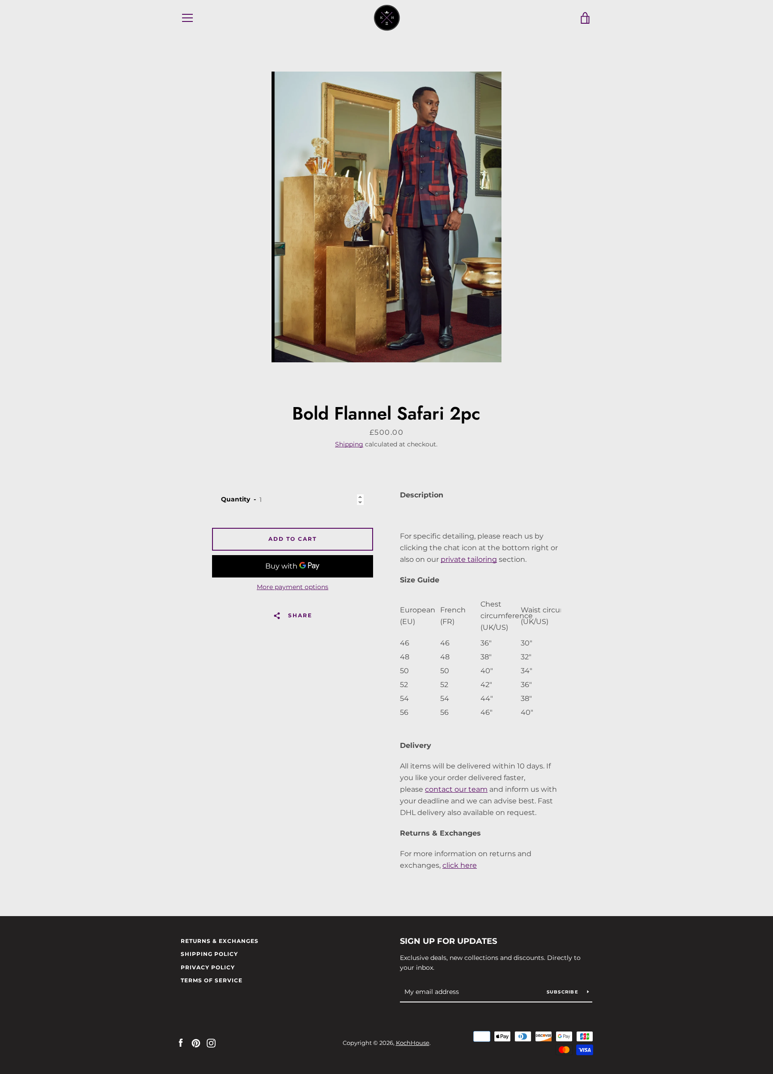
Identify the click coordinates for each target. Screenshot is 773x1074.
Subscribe (564, 992)
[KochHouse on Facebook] (180, 1042)
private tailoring (469, 559)
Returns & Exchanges (220, 941)
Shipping (349, 444)
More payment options (292, 587)
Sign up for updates (448, 941)
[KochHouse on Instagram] (211, 1042)
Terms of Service (211, 980)
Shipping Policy (209, 954)
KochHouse (412, 1043)
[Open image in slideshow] (386, 217)
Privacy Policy (208, 967)
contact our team (456, 789)
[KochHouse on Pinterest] (195, 1042)
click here (459, 865)
